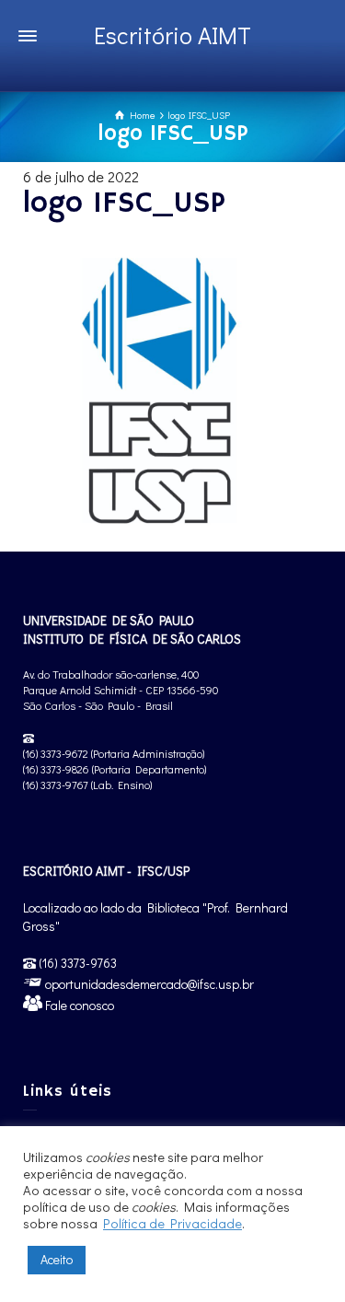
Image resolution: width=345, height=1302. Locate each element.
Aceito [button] (56, 1259)
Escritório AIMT (172, 35)
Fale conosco (78, 1005)
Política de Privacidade (172, 1223)
